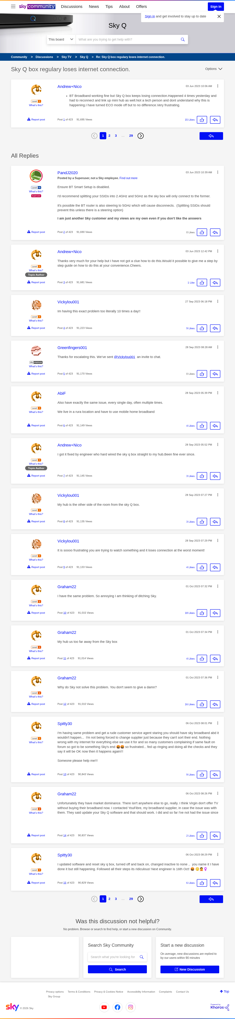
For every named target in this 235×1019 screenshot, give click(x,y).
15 (64, 882)
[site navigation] (13, 6)
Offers (141, 6)
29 (131, 135)
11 (64, 658)
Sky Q (117, 25)
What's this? (36, 105)
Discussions (71, 6)
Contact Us (182, 991)
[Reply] (215, 120)
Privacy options (55, 991)
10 (64, 612)
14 (64, 835)
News (94, 6)
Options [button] (211, 69)
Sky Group (54, 996)
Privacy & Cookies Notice (108, 991)
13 (64, 774)
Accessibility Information (141, 991)
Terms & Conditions (79, 991)
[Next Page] (140, 135)
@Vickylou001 (124, 357)
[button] (217, 85)
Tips (109, 6)
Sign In (215, 6)
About (124, 6)
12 (64, 703)
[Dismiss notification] (219, 16)
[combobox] (126, 39)
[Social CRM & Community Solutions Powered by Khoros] (220, 1007)
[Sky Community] (37, 6)
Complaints (165, 991)
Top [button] (226, 991)
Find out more (129, 178)
